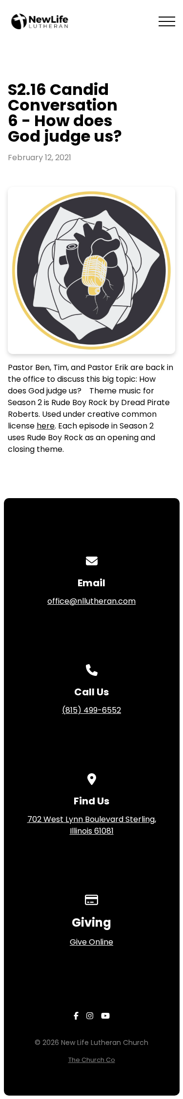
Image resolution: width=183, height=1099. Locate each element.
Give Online (91, 942)
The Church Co (91, 1060)
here (46, 425)
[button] (167, 21)
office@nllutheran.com (91, 601)
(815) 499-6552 (91, 710)
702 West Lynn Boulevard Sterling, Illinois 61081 (91, 825)
